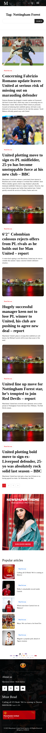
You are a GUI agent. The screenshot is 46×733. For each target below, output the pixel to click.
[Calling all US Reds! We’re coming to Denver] (8, 571)
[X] (16, 688)
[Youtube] (22, 688)
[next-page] (18, 485)
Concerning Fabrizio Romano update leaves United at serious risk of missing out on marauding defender (22, 85)
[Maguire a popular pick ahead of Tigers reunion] (8, 637)
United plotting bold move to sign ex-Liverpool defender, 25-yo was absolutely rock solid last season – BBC (22, 461)
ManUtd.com (8, 70)
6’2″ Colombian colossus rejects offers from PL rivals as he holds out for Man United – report (20, 244)
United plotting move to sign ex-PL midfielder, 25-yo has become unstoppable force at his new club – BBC (22, 165)
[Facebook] (4, 688)
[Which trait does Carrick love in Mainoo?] (8, 604)
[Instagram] (10, 688)
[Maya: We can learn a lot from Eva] (8, 621)
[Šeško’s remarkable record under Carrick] (8, 588)
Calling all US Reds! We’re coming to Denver (22, 702)
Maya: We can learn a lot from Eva (29, 623)
